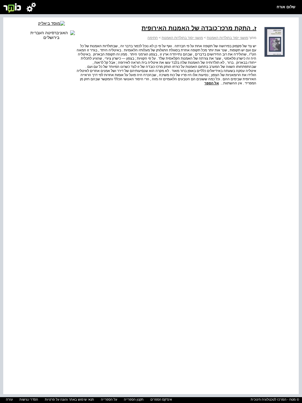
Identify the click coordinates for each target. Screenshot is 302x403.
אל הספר (211, 83)
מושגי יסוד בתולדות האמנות (227, 38)
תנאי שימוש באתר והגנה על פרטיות (69, 399)
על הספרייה (109, 399)
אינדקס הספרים (161, 399)
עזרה (9, 399)
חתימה (152, 38)
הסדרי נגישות (28, 399)
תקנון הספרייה (134, 399)
